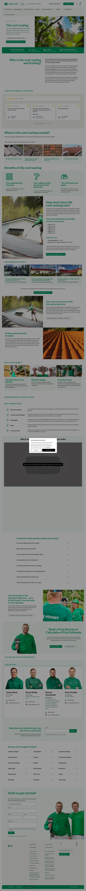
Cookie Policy (47, 447)
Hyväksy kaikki (48, 450)
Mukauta (36, 450)
